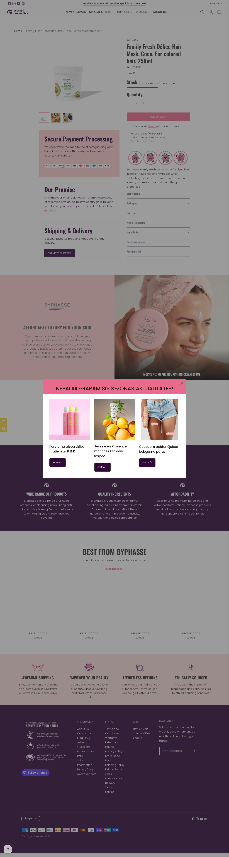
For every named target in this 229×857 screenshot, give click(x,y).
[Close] (181, 383)
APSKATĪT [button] (58, 462)
